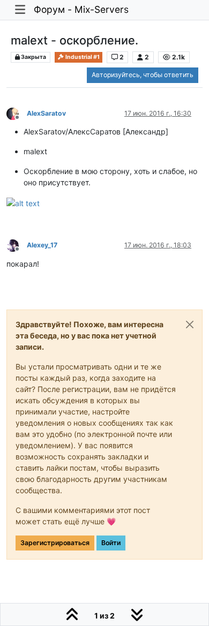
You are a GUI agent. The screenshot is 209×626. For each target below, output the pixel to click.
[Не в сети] (16, 112)
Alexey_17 (42, 245)
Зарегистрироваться (54, 543)
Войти (111, 543)
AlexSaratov (46, 113)
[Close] (189, 324)
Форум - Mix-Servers (81, 9)
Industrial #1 (82, 57)
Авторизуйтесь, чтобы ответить (142, 75)
